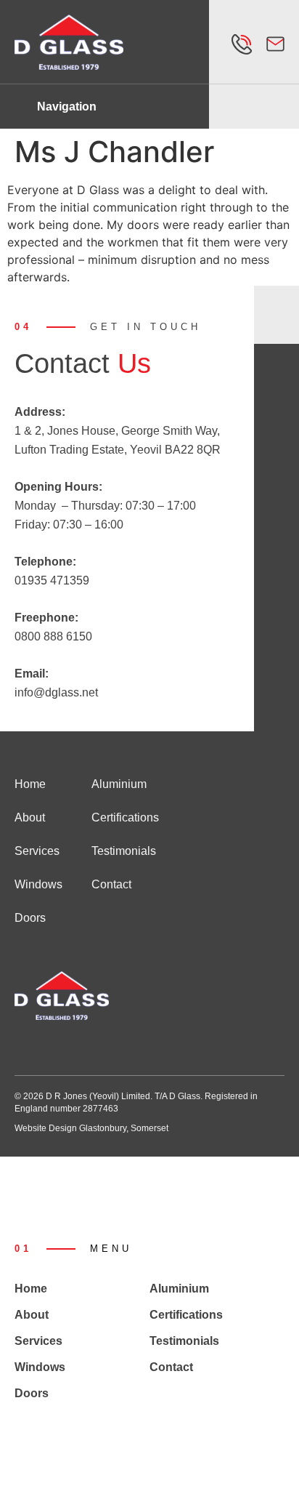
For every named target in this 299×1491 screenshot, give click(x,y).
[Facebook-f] (20, 1047)
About (30, 817)
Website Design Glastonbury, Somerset (91, 1128)
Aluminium (119, 784)
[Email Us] (275, 44)
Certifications (125, 817)
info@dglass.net (56, 692)
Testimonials (123, 851)
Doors (30, 918)
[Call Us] (242, 44)
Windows (38, 884)
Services (37, 851)
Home (30, 784)
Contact (111, 884)
